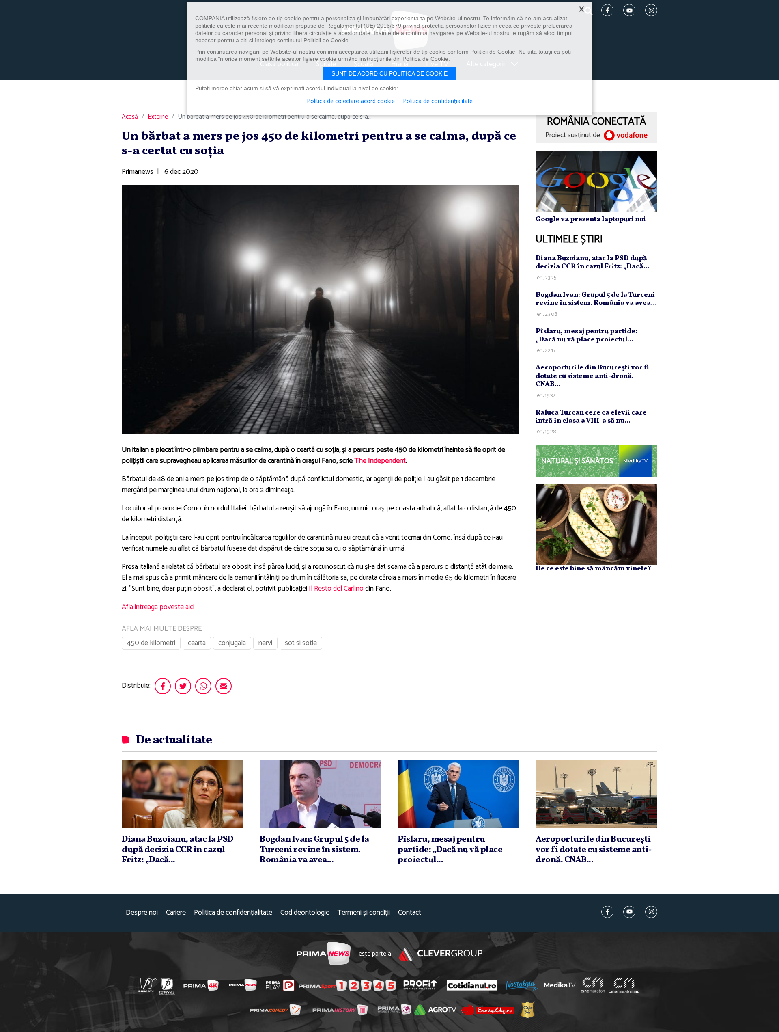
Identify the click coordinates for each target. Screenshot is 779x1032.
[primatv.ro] (148, 985)
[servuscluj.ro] (487, 1009)
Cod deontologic (304, 912)
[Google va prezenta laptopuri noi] (596, 181)
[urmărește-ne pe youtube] (629, 912)
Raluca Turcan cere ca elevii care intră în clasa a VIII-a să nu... (591, 416)
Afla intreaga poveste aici (158, 607)
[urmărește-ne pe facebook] (607, 912)
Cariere (176, 912)
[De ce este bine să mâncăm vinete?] (596, 524)
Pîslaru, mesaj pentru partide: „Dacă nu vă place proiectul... (586, 335)
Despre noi (142, 912)
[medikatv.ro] (560, 984)
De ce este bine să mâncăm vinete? (593, 568)
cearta (197, 643)
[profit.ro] (420, 985)
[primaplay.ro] (280, 985)
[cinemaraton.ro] (593, 985)
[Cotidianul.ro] (472, 985)
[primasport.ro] (347, 985)
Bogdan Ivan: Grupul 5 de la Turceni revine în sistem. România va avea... (596, 299)
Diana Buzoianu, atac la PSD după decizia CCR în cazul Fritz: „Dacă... (593, 262)
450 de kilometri (151, 643)
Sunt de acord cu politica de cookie (389, 73)
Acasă (130, 117)
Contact (409, 912)
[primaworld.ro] (394, 1009)
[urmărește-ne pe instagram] (651, 912)
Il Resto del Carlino (336, 589)
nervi (265, 643)
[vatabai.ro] (528, 1010)
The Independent (380, 461)
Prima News (324, 954)
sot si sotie (301, 643)
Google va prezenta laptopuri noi (591, 219)
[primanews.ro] (243, 985)
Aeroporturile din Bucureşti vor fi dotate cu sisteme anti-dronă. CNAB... (592, 376)
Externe (158, 117)
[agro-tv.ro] (435, 1010)
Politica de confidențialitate (233, 912)
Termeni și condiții (363, 912)
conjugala (232, 643)
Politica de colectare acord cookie (351, 101)
